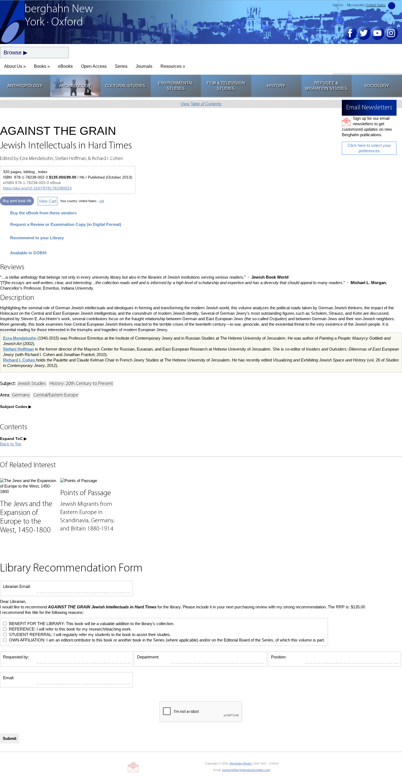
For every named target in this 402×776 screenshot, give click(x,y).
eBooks (65, 66)
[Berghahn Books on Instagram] (391, 33)
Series (121, 66)
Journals (144, 66)
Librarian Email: (17, 586)
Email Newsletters (133, 766)
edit (101, 201)
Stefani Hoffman (18, 349)
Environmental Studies (175, 86)
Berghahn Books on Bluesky (159, 766)
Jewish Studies (32, 383)
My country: (366, 5)
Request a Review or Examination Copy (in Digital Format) (65, 224)
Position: (278, 657)
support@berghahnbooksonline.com (246, 770)
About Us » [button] (15, 66)
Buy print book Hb (17, 201)
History (276, 85)
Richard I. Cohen (19, 360)
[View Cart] (391, 5)
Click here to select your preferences (369, 148)
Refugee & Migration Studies (326, 86)
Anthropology (24, 85)
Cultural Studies (125, 85)
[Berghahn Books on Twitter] (364, 33)
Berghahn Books (241, 763)
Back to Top (10, 444)
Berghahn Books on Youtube (171, 766)
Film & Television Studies (226, 86)
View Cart (47, 201)
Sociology (376, 85)
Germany (21, 395)
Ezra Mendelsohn (19, 338)
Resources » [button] (173, 66)
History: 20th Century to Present (81, 383)
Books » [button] (42, 66)
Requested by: (16, 657)
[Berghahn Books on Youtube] (377, 33)
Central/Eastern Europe (55, 395)
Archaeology (75, 85)
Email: (8, 677)
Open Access (94, 66)
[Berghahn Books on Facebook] (350, 33)
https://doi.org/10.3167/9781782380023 (37, 188)
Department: (148, 657)
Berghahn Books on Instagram (183, 766)
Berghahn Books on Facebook (147, 766)
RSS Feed (196, 766)
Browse (13, 52)
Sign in (338, 5)
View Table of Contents (201, 103)
